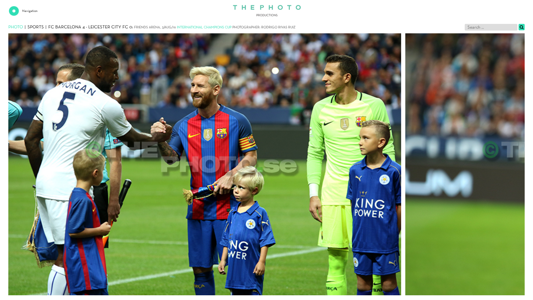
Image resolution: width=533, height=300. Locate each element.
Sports (35, 27)
